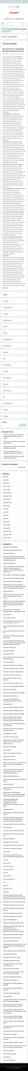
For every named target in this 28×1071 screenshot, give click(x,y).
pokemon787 (6, 851)
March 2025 (6, 521)
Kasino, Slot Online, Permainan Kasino (13, 683)
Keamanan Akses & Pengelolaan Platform (14, 686)
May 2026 (5, 476)
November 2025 (7, 496)
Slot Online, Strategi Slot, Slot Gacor (12, 916)
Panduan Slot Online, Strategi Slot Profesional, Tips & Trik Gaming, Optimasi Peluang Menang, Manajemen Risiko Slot (14, 794)
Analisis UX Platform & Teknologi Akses (13, 578)
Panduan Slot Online (8, 784)
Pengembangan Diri (8, 809)
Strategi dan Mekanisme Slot (10, 941)
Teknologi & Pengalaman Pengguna (12, 977)
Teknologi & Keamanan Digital (11, 968)
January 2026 (6, 489)
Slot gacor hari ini (7, 339)
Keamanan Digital (7, 704)
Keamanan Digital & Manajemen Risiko (13, 707)
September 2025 (7, 502)
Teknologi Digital (7, 996)
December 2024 (7, 531)
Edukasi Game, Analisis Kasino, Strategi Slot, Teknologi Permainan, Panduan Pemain (13, 596)
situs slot (19, 56)
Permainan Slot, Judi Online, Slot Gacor (13, 845)
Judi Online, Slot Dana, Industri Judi (12, 675)
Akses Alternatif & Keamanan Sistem (12, 550)
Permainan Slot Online (9, 839)
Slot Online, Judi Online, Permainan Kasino (14, 902)
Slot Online (6, 892)
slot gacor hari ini (7, 307)
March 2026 (6, 483)
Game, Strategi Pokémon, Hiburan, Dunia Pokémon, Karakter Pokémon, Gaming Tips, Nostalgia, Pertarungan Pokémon (14, 642)
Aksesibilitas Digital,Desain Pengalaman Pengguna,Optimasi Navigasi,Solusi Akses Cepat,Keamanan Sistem (14, 558)
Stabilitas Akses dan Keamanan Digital (13, 923)
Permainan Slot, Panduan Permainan (12, 848)
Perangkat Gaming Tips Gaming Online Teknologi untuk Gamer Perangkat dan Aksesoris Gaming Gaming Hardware (13, 819)
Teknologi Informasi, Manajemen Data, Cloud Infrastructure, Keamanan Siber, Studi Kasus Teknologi (14, 1011)
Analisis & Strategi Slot (9, 563)
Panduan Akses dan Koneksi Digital (12, 753)
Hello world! (22, 467)
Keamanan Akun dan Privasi (10, 696)
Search (4, 422)
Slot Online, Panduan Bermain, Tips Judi (13, 905)
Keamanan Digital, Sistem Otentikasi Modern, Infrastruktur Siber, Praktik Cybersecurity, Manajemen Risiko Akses (13, 718)
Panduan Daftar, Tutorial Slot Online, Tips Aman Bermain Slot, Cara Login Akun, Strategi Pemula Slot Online (13, 771)
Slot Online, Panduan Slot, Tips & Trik (12, 913)
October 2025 (6, 499)
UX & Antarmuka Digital (9, 1060)
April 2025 (5, 518)
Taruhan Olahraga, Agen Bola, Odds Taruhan (14, 951)
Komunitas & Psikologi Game (10, 737)
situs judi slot (6, 863)
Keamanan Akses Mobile (9, 689)
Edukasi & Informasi (8, 591)
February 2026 (6, 486)
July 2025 (5, 509)
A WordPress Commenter (10, 467)
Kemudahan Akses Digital (9, 733)
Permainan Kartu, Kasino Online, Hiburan (13, 830)
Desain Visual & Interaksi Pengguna (12, 581)
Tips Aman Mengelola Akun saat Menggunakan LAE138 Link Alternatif (12, 1)
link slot (5, 326)
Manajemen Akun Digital (9, 746)
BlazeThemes (17, 1068)
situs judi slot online (8, 869)
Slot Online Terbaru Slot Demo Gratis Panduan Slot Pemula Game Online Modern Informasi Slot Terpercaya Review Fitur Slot (14, 897)
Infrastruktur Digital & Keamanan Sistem (13, 668)
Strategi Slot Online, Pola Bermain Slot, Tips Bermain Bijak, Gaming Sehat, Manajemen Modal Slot (14, 946)
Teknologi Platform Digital (10, 1034)
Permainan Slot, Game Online (10, 842)
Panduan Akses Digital (9, 756)
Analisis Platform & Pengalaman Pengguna (14, 575)
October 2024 (6, 538)
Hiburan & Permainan (8, 662)
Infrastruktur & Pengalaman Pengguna (13, 665)
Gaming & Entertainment (9, 647)
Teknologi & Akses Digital (10, 954)
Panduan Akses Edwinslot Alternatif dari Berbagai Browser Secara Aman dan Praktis (14, 436)
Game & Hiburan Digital (9, 618)
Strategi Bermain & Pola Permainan (12, 938)
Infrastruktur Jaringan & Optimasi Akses (13, 671)
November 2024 (7, 534)
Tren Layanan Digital (8, 1050)
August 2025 (6, 505)
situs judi (5, 860)
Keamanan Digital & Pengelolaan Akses (13, 710)
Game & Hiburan (7, 614)
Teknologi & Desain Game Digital (11, 957)
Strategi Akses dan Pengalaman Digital (13, 934)
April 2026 (5, 480)
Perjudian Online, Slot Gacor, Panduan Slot (14, 824)
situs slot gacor (7, 320)
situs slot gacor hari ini (9, 879)
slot (4, 358)
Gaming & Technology (8, 650)
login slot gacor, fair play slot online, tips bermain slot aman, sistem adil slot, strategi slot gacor (13, 741)
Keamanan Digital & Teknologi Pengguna (13, 714)
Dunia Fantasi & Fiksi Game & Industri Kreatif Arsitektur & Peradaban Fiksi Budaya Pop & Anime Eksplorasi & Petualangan (14, 586)
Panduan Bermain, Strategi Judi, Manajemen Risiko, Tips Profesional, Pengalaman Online (14, 764)
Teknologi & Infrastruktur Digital (11, 960)
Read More (5, 288)
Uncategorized (7, 1057)
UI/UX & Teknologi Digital (9, 1054)
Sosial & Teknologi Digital (10, 919)
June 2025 (5, 512)
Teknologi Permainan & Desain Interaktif (13, 1031)
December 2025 (7, 493)
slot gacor (5, 301)
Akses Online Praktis (8, 553)
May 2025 (5, 515)
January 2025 (6, 528)
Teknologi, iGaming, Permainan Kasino (13, 1042)
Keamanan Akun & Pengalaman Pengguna (14, 693)
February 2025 (6, 525)
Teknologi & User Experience (10, 980)
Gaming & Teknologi (8, 654)
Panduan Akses (7, 750)
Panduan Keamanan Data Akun (11, 776)
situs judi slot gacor (8, 866)
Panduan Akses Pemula (9, 759)
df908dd (6, 54)
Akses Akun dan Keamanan (10, 547)
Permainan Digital (7, 827)
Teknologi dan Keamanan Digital (11, 993)
